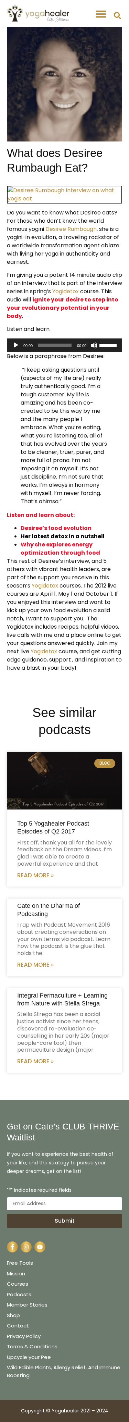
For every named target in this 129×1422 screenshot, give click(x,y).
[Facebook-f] (12, 1246)
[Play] (15, 345)
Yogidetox (65, 291)
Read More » (35, 875)
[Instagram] (26, 1246)
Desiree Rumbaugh (71, 229)
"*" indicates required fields (39, 1191)
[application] (64, 345)
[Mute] (93, 345)
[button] (101, 14)
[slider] (109, 344)
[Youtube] (39, 1246)
